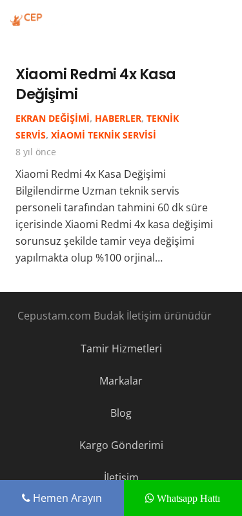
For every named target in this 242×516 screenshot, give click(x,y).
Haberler (118, 118)
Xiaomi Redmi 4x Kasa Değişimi (95, 84)
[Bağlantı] (43, 19)
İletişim (121, 477)
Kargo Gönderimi (121, 445)
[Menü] (193, 19)
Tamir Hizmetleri (121, 348)
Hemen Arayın (66, 498)
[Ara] (224, 19)
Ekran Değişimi (52, 118)
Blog (121, 413)
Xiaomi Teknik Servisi (103, 135)
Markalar (121, 381)
